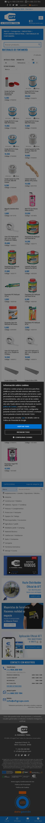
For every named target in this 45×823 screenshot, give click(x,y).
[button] (22, 437)
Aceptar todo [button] (23, 426)
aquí (23, 418)
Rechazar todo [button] (23, 432)
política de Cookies (10, 406)
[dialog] (22, 411)
